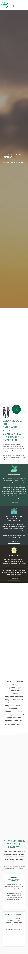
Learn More (14, 502)
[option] (14, 702)
